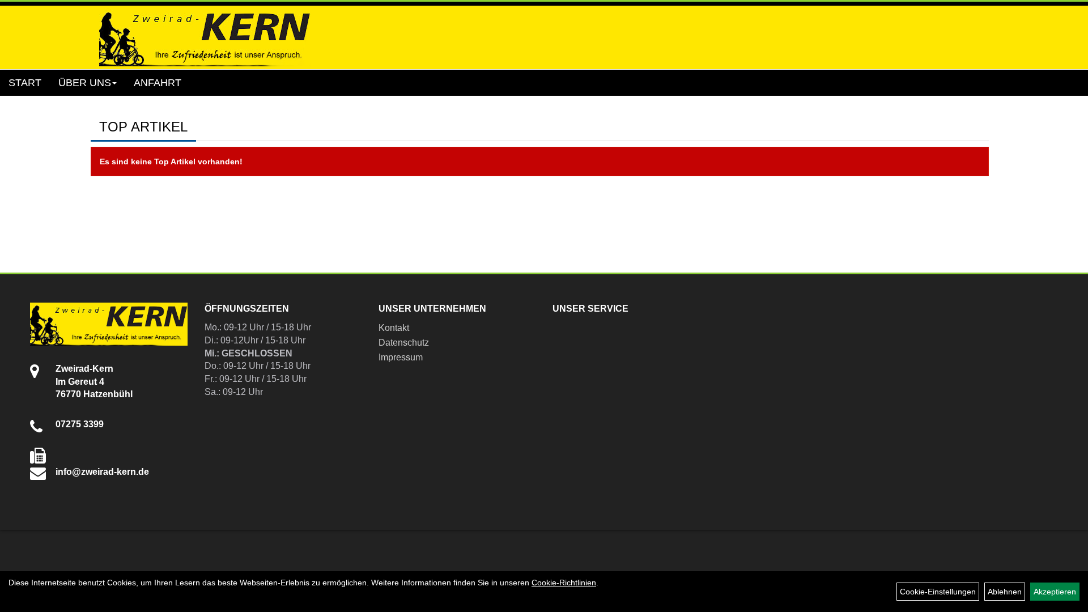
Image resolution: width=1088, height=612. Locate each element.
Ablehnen (1005, 591)
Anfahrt (157, 82)
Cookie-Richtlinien (564, 582)
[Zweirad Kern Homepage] (205, 37)
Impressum (401, 357)
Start (24, 82)
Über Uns (84, 82)
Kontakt (394, 328)
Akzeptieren (1055, 591)
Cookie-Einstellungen (938, 591)
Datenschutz (404, 342)
